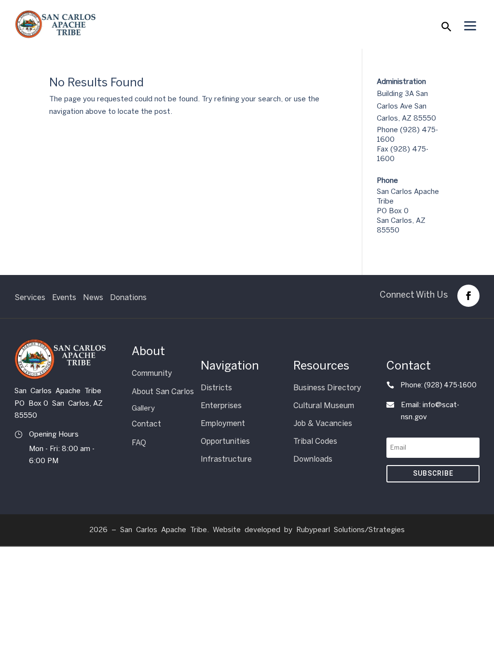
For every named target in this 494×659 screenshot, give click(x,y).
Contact (146, 423)
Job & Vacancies (322, 423)
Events (64, 297)
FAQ (139, 442)
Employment (223, 423)
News (93, 297)
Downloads (312, 459)
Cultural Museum (323, 405)
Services (29, 297)
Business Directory (327, 387)
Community (152, 373)
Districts (216, 387)
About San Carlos (163, 391)
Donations (128, 297)
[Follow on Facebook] (468, 296)
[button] (446, 29)
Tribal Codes (315, 441)
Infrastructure (226, 459)
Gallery (143, 408)
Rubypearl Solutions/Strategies (350, 529)
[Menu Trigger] (470, 25)
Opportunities (225, 441)
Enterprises (221, 405)
